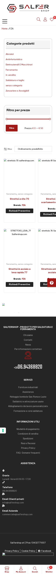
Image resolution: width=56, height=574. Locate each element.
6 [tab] (37, 312)
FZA (24, 205)
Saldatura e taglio (15, 80)
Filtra (11, 128)
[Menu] (4, 20)
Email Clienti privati (13, 499)
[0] (52, 19)
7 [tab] (42, 312)
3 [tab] (23, 312)
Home (4, 28)
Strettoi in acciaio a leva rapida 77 (19, 271)
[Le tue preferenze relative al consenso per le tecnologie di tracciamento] (3, 430)
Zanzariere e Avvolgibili (17, 90)
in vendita (11, 75)
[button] (51, 282)
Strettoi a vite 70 (19, 199)
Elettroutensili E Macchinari (19, 64)
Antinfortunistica (14, 59)
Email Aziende (10, 511)
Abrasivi (10, 54)
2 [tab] (18, 312)
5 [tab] (32, 312)
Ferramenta (12, 69)
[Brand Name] (28, 304)
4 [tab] (28, 312)
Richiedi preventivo (19, 211)
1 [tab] (14, 312)
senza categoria (14, 85)
